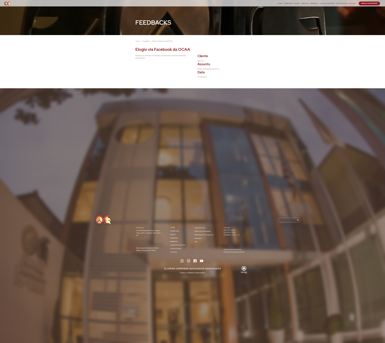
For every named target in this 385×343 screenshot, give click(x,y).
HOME (280, 4)
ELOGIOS (352, 4)
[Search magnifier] (297, 220)
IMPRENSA (314, 4)
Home (138, 41)
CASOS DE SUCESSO (327, 4)
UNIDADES (305, 4)
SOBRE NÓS (288, 4)
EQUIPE (297, 4)
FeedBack (146, 41)
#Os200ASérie (342, 4)
